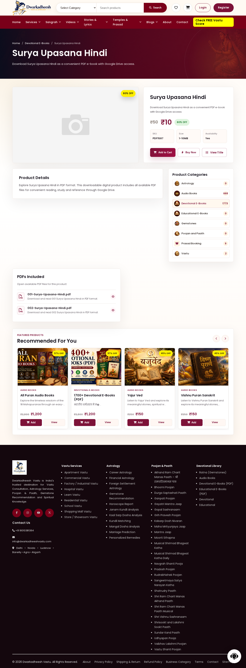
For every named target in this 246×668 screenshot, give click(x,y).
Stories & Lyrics (90, 22)
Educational (207, 505)
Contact (182, 22)
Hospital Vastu (73, 489)
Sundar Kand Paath (167, 633)
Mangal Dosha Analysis (124, 526)
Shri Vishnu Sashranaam (170, 617)
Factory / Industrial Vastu (81, 484)
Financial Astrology (121, 478)
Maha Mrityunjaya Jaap (169, 526)
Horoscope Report (121, 504)
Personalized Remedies (124, 538)
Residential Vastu (75, 500)
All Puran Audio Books (37, 395)
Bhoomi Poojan (164, 487)
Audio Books (207, 478)
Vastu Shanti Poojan (167, 649)
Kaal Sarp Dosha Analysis (125, 515)
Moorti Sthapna (164, 538)
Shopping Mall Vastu (77, 511)
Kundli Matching (120, 521)
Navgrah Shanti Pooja (168, 564)
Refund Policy (153, 662)
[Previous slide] (216, 338)
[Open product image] (75, 125)
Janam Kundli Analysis (124, 509)
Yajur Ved (134, 395)
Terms (199, 662)
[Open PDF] (113, 297)
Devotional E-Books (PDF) (216, 484)
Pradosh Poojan (164, 569)
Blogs (150, 22)
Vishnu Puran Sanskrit (198, 395)
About (167, 22)
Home (16, 22)
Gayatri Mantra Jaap (168, 504)
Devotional (206, 499)
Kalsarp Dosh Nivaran (168, 521)
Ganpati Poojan (164, 498)
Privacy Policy (104, 662)
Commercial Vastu (77, 478)
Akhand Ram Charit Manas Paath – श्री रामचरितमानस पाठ (167, 477)
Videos (71, 22)
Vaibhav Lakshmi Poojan (170, 644)
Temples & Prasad (120, 22)
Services (31, 22)
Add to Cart (165, 152)
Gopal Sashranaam (167, 509)
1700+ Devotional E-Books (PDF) (94, 397)
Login (203, 7)
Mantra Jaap (162, 532)
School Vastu (73, 506)
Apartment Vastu (76, 472)
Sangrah (51, 22)
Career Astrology (120, 472)
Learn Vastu (72, 495)
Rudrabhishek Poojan (168, 575)
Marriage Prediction (122, 532)
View (54, 422)
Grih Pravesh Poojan (167, 515)
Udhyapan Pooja (165, 638)
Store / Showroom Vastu (80, 517)
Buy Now (190, 152)
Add (33, 422)
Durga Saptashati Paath (170, 493)
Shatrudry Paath (165, 591)
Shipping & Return (128, 662)
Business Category (178, 662)
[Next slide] (225, 338)
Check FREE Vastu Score (209, 22)
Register (223, 7)
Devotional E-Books (37, 43)
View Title (216, 152)
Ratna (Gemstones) (212, 472)
